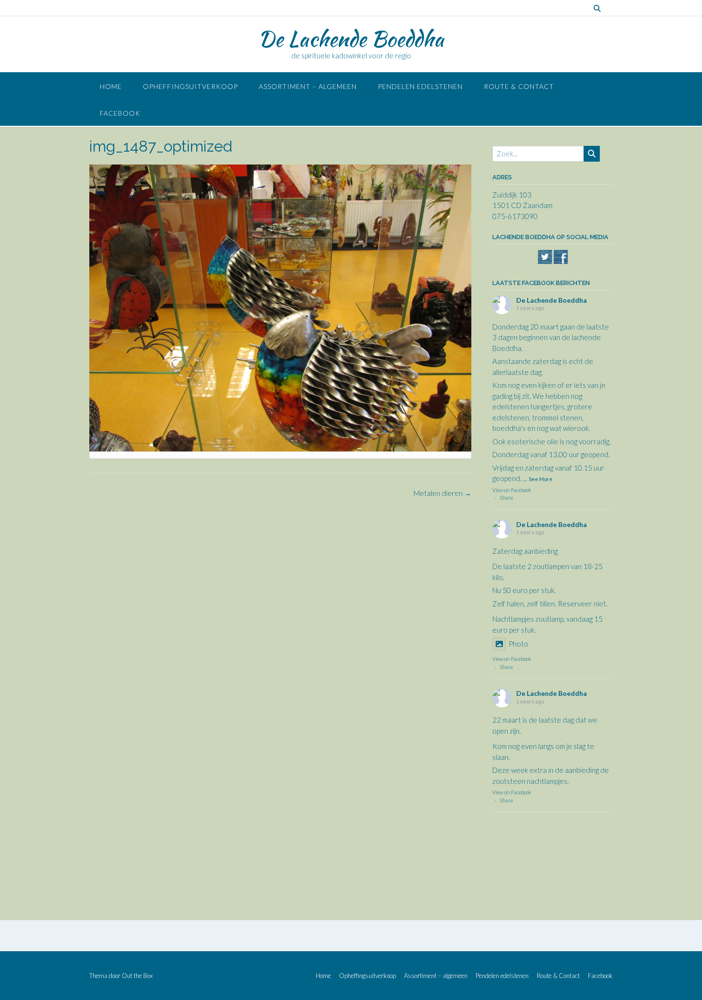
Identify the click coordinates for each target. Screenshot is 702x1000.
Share (506, 498)
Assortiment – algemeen (308, 86)
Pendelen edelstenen (420, 86)
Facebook (120, 113)
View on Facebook (512, 490)
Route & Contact (519, 86)
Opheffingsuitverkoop (190, 86)
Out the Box (137, 975)
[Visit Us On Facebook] (560, 261)
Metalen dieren (442, 493)
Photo (518, 643)
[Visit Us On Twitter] (545, 261)
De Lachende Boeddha (351, 38)
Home (111, 86)
